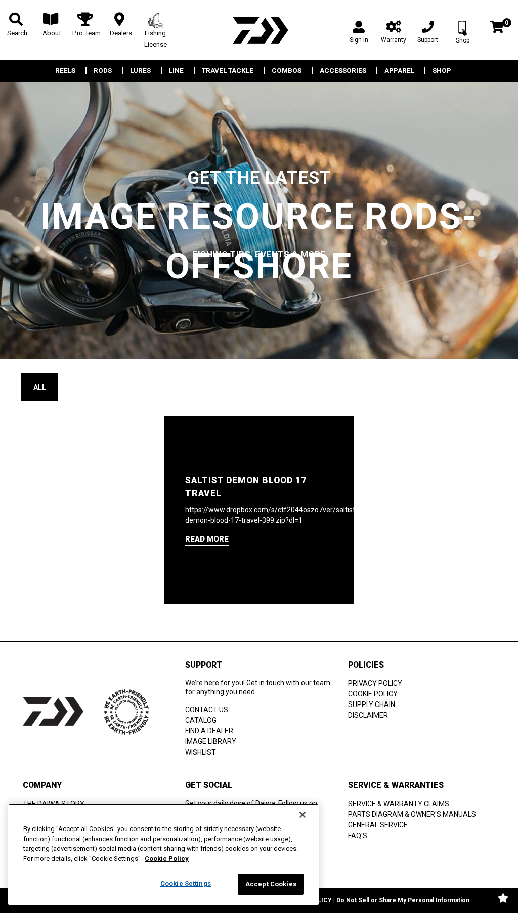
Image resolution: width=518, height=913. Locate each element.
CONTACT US (206, 710)
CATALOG (201, 720)
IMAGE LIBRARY (210, 741)
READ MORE (207, 539)
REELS (65, 70)
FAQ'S (357, 836)
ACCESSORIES (343, 70)
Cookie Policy (167, 858)
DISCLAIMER (368, 715)
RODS (103, 70)
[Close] (302, 815)
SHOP (442, 70)
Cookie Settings (185, 883)
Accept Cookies (270, 884)
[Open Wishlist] (503, 898)
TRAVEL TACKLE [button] (227, 70)
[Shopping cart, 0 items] (497, 28)
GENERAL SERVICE (378, 825)
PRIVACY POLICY (375, 683)
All (39, 387)
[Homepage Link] (259, 30)
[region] (163, 854)
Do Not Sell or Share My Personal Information (402, 900)
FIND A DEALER (209, 731)
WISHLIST (200, 752)
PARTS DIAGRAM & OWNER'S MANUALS (412, 814)
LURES (140, 70)
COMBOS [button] (286, 70)
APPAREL (399, 70)
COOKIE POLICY (373, 694)
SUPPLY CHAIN (371, 704)
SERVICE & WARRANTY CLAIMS (398, 804)
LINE (176, 70)
